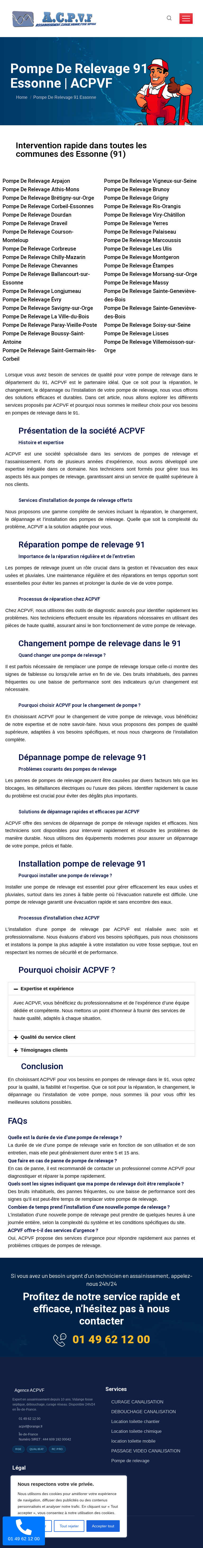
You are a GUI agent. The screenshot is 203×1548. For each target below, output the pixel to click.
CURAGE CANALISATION (137, 1401)
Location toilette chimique (136, 1431)
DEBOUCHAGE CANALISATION (143, 1411)
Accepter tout (103, 1526)
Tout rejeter (69, 1526)
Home (21, 97)
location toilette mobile (133, 1441)
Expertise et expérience (47, 988)
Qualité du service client (48, 1037)
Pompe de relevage (130, 1460)
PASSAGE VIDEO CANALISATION (145, 1450)
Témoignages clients (44, 1050)
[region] (69, 1506)
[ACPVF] (53, 18)
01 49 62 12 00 (111, 1339)
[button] (101, 988)
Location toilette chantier (135, 1421)
